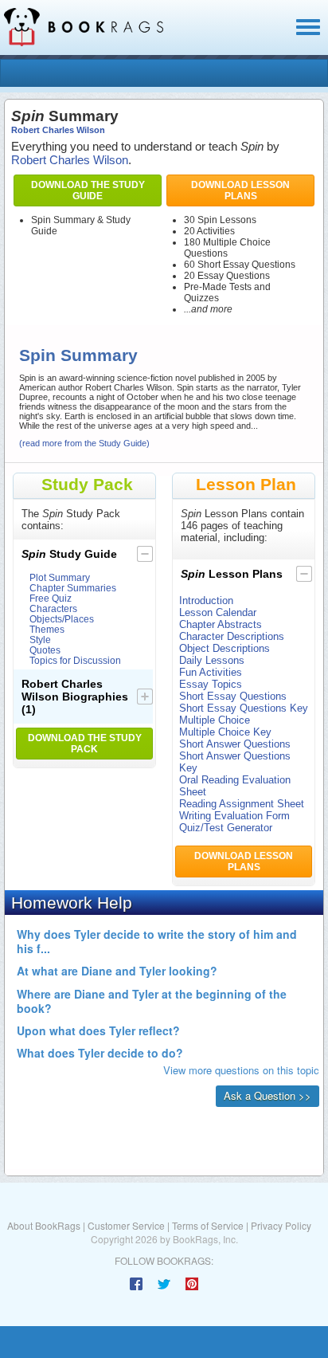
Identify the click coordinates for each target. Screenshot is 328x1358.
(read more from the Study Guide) (84, 443)
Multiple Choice (214, 720)
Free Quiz (50, 598)
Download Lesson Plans (240, 190)
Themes (46, 629)
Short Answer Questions (235, 744)
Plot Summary (59, 577)
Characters (53, 608)
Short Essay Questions (233, 696)
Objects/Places (61, 619)
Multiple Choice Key (225, 732)
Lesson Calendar (217, 612)
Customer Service (126, 1225)
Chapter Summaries (72, 588)
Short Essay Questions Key (243, 708)
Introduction (206, 600)
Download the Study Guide (88, 190)
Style (40, 639)
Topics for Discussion (75, 660)
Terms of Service (208, 1225)
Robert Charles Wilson (58, 130)
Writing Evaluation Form (234, 816)
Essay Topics (210, 684)
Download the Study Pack (85, 743)
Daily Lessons (211, 660)
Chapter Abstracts (220, 624)
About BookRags (43, 1225)
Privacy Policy (281, 1225)
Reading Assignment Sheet (241, 804)
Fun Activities (210, 672)
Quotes (45, 650)
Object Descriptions (224, 648)
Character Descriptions (231, 636)
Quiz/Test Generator (225, 828)
